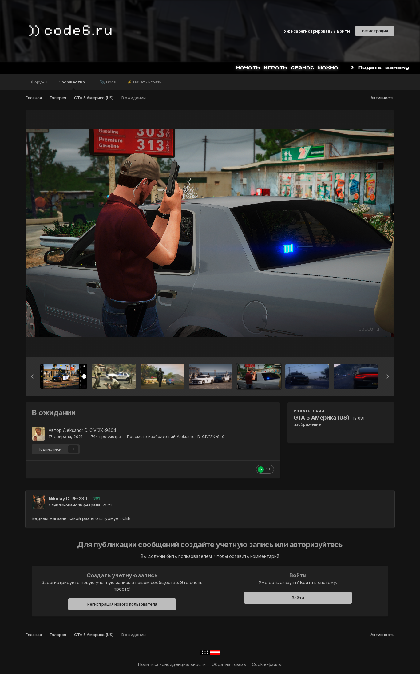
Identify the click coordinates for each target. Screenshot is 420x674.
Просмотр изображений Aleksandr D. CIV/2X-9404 (177, 436)
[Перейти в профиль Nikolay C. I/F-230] (38, 502)
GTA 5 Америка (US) (321, 417)
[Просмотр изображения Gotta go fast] (162, 376)
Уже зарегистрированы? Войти (317, 30)
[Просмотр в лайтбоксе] (210, 233)
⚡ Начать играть (144, 81)
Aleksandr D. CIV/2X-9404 (89, 430)
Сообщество (72, 81)
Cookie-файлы (267, 664)
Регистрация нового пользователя (122, 604)
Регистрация (375, 30)
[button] (32, 376)
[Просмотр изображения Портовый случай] (210, 376)
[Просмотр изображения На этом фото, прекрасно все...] (355, 376)
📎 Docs (108, 81)
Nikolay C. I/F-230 (68, 498)
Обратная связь (229, 664)
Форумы (39, 81)
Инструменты (366, 345)
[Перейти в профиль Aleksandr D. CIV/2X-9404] (38, 434)
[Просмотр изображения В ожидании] (259, 376)
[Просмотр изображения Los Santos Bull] (63, 376)
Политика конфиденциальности (172, 664)
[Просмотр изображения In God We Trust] (114, 376)
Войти (298, 597)
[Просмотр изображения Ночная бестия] (307, 376)
